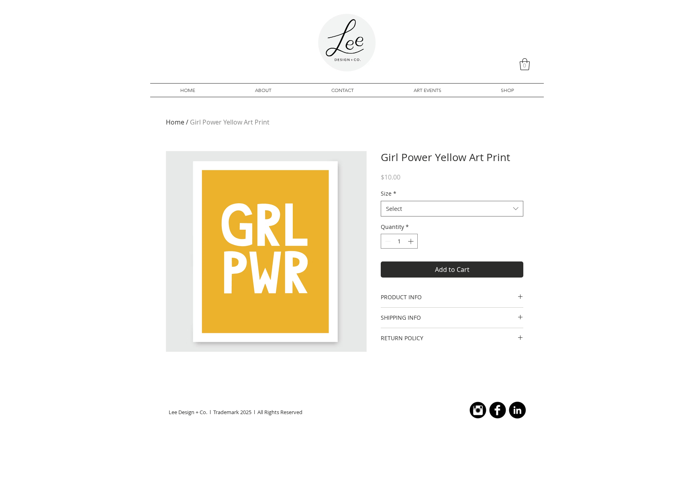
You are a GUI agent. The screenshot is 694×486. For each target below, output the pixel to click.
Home (175, 122)
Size (388, 193)
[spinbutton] (399, 241)
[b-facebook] (497, 410)
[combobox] (452, 208)
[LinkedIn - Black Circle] (517, 410)
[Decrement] (387, 241)
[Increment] (411, 241)
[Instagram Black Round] (477, 410)
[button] (525, 64)
